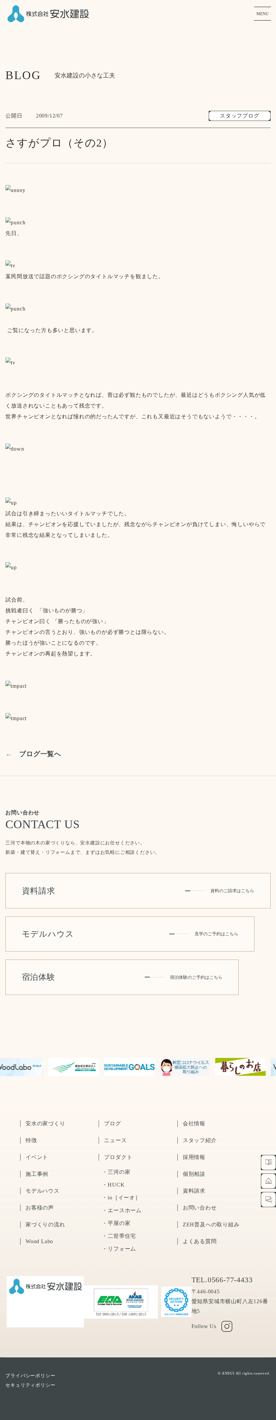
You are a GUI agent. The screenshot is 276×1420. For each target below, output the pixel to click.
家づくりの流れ (45, 1224)
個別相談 (194, 1174)
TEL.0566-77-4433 (222, 1280)
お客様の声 (40, 1208)
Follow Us (204, 1326)
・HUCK (113, 1185)
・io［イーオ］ (121, 1197)
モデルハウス (43, 1191)
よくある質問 (200, 1241)
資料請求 (194, 1191)
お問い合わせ (200, 1208)
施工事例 (37, 1174)
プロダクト (118, 1157)
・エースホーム (122, 1210)
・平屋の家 (116, 1223)
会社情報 (194, 1123)
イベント (37, 1157)
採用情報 (194, 1157)
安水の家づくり (45, 1123)
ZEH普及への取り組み (211, 1224)
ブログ (112, 1123)
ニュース (115, 1140)
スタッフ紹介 (200, 1140)
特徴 (31, 1140)
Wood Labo (39, 1241)
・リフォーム (119, 1249)
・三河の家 (116, 1172)
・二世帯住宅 (119, 1236)
